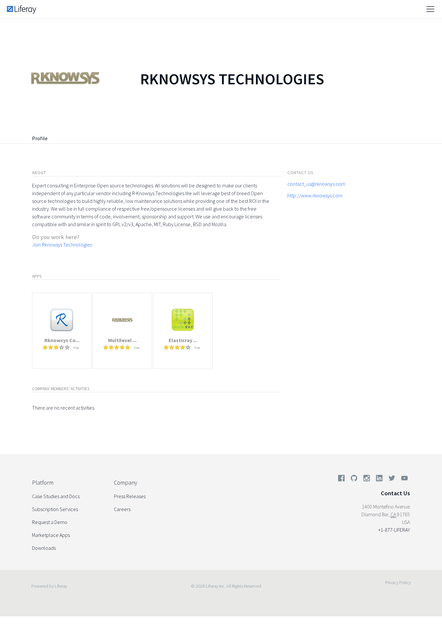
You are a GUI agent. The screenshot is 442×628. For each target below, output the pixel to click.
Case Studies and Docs (56, 496)
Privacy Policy (398, 582)
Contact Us (395, 493)
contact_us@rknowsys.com (316, 184)
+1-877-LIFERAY (394, 530)
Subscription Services (55, 509)
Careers (122, 509)
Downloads (44, 548)
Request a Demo (49, 522)
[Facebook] (341, 479)
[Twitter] (392, 479)
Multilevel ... (122, 340)
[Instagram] (366, 479)
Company (125, 482)
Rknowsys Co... (62, 340)
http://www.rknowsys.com (314, 195)
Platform (42, 482)
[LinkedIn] (379, 479)
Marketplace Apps (51, 535)
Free (76, 348)
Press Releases (130, 496)
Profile (40, 138)
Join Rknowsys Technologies (62, 244)
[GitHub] (354, 479)
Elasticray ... (183, 340)
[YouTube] (403, 479)
